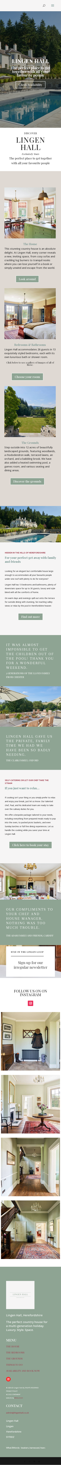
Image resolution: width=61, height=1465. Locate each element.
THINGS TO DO (14, 1364)
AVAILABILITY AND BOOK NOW (23, 1370)
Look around (27, 279)
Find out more (30, 617)
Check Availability (30, 85)
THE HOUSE (12, 1346)
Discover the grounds (27, 481)
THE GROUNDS (14, 1358)
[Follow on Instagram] (30, 1003)
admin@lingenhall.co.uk (17, 1412)
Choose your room (27, 377)
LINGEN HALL (30, 60)
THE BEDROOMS (15, 1352)
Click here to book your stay (30, 845)
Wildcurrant (18, 1398)
